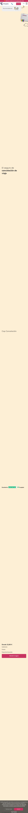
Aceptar (18, 809)
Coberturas (4, 647)
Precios (3, 649)
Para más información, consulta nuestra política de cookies (14, 805)
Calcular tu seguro (14, 656)
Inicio (6, 4)
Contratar (18, 4)
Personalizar (14, 812)
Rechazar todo (9, 809)
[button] (24, 3)
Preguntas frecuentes (7, 652)
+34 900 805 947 (12, 3)
